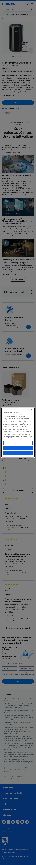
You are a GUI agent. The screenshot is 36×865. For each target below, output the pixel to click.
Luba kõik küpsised (17, 453)
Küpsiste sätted (17, 443)
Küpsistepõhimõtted (17, 438)
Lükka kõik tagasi (17, 448)
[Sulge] (31, 410)
